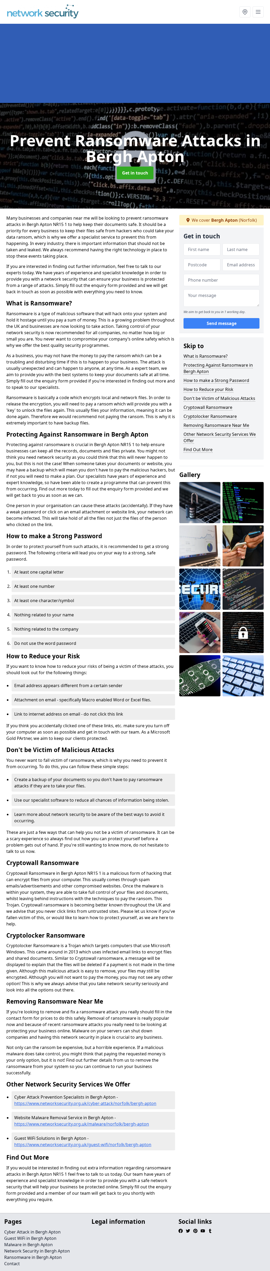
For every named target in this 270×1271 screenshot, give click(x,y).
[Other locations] (244, 11)
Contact (12, 1264)
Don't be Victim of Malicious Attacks (219, 398)
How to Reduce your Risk (208, 389)
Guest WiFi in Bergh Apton (30, 1238)
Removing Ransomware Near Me (216, 425)
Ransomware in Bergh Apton (33, 1257)
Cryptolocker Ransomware (210, 416)
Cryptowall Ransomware (208, 407)
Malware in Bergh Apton (28, 1245)
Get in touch (135, 173)
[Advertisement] (135, 63)
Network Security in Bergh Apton (37, 1251)
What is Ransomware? (206, 356)
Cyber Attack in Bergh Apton (32, 1232)
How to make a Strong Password (216, 380)
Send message (222, 323)
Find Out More (198, 449)
